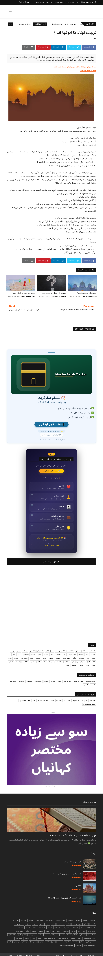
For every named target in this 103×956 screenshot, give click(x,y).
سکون (51, 658)
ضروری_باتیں (32, 934)
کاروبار (18, 661)
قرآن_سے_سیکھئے (43, 700)
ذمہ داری (25, 654)
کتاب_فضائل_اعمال (89, 704)
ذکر (19, 654)
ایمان (18, 651)
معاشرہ (67, 661)
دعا (69, 700)
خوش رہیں (20, 927)
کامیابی (11, 661)
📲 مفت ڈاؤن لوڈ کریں (51, 424)
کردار (93, 665)
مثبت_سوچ (80, 661)
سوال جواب (66, 658)
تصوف (80, 654)
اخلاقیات (70, 651)
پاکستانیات (13, 681)
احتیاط (85, 651)
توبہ (52, 654)
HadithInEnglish (53, 24)
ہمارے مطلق (58, 2)
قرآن (88, 661)
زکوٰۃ (88, 658)
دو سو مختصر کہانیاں (41, 2)
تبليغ (53, 924)
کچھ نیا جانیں (85, 13)
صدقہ (10, 658)
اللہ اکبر (32, 651)
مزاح (23, 24)
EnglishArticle (89, 945)
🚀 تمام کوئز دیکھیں (51, 471)
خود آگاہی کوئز (24, 2)
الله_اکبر (92, 700)
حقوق (39, 654)
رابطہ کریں (71, 2)
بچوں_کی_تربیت (78, 681)
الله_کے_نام (40, 651)
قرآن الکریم (11, 934)
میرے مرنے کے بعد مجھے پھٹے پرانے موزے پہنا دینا (82, 24)
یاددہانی (74, 665)
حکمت (33, 654)
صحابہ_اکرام (24, 658)
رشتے (14, 654)
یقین (67, 665)
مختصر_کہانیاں (90, 941)
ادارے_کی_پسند (60, 651)
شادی (44, 658)
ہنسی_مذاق (33, 941)
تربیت (93, 654)
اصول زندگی (49, 651)
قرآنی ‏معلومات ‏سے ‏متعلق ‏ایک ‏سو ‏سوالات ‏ (72, 835)
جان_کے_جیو (67, 681)
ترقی (86, 654)
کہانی (87, 665)
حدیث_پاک (76, 700)
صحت (16, 658)
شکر (31, 658)
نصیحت (51, 661)
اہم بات (25, 651)
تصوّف (28, 924)
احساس (78, 651)
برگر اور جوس (14, 24)
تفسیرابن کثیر (71, 654)
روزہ (93, 658)
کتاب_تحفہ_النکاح (25, 700)
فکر (94, 661)
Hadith (78, 945)
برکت (12, 651)
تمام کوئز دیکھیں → (51, 545)
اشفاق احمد (49, 920)
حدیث (46, 654)
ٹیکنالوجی (25, 661)
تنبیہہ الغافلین (60, 654)
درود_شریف (91, 931)
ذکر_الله (58, 700)
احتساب (92, 651)
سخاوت (81, 658)
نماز (95, 38)
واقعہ (39, 661)
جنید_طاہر (57, 927)
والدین (33, 661)
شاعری (38, 658)
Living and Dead (37, 24)
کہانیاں (81, 665)
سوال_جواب (91, 934)
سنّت (74, 658)
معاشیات (59, 661)
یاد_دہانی (24, 941)
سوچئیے (58, 658)
